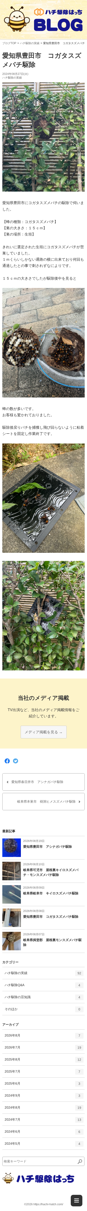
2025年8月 (43, 1061)
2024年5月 (42, 1145)
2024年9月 (42, 1097)
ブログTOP (9, 43)
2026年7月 (43, 1049)
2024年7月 (43, 1121)
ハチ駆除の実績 (29, 43)
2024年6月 (42, 1133)
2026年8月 (42, 1037)
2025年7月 (42, 1073)
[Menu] (76, 1200)
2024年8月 (43, 1109)
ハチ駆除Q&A (42, 987)
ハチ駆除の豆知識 (42, 999)
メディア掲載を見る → (44, 732)
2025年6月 (42, 1085)
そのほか (42, 1011)
